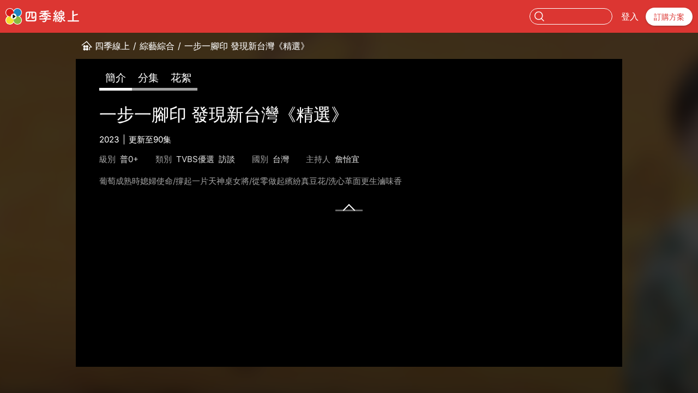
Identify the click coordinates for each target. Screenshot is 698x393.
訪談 (227, 159)
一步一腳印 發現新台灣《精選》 (246, 45)
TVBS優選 (195, 159)
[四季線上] (42, 16)
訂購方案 (669, 16)
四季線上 (112, 45)
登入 (630, 16)
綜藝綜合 (157, 45)
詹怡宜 (347, 159)
